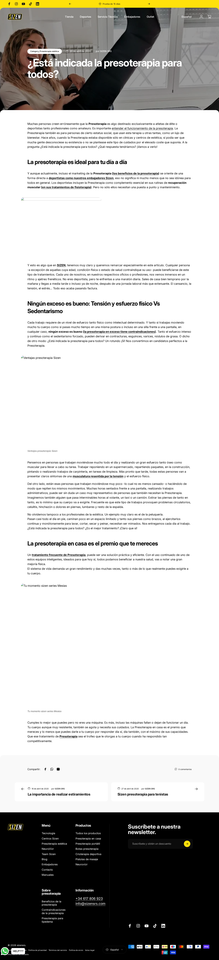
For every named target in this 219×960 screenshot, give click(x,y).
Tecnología (48, 833)
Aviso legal (89, 950)
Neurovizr (82, 864)
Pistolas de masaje (87, 859)
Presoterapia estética (54, 843)
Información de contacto (18, 954)
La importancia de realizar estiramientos (59, 794)
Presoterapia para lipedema (52, 920)
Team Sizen (49, 854)
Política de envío (76, 950)
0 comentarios (185, 769)
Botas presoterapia (87, 848)
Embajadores (50, 864)
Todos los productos (88, 833)
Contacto (47, 869)
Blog (44, 859)
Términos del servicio (58, 950)
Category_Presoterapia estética (44, 51)
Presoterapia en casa (88, 838)
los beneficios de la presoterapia (135, 173)
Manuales (48, 874)
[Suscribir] (187, 844)
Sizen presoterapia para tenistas (143, 794)
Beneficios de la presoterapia (51, 903)
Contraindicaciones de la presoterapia (53, 911)
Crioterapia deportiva (88, 854)
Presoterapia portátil (88, 843)
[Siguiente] (148, 4)
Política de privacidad (37, 950)
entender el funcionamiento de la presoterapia (142, 128)
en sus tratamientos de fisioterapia (66, 187)
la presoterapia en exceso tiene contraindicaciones (119, 331)
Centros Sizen (50, 838)
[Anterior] (70, 4)
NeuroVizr (48, 848)
